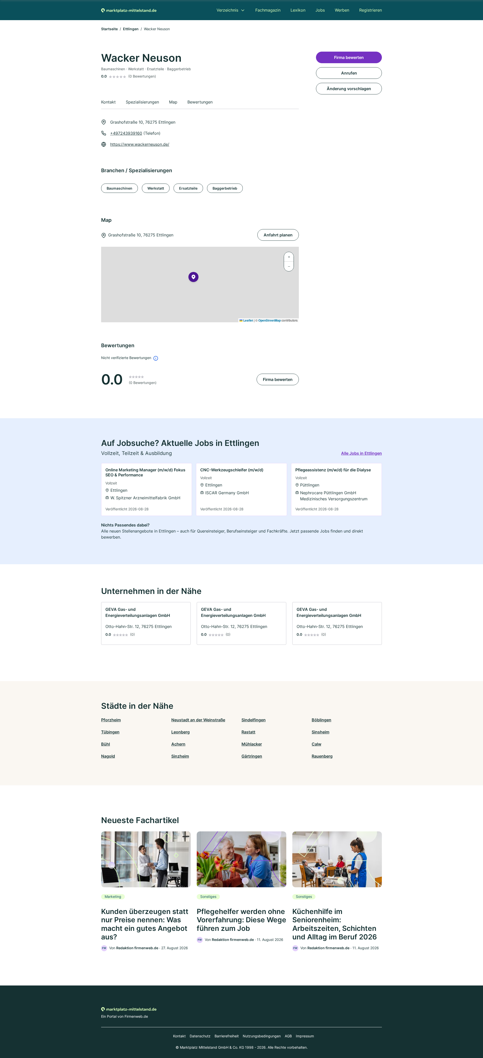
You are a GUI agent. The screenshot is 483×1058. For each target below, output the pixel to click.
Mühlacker (252, 744)
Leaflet (248, 320)
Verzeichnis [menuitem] (227, 10)
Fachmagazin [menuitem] (267, 10)
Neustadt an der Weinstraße (198, 719)
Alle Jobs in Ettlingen (361, 453)
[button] (193, 278)
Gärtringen (252, 756)
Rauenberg (322, 756)
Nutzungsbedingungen (262, 1036)
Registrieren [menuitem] (370, 10)
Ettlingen (131, 29)
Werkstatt (155, 188)
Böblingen (321, 719)
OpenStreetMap (269, 320)
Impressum (305, 1036)
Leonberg (180, 731)
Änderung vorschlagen (349, 88)
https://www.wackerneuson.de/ (139, 144)
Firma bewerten (278, 379)
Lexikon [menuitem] (298, 10)
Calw (316, 744)
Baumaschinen (119, 188)
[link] (146, 489)
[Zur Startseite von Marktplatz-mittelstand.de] (128, 10)
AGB (288, 1036)
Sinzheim (180, 756)
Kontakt (179, 1036)
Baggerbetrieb (225, 188)
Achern (178, 744)
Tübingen (110, 731)
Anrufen (349, 73)
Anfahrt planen (278, 234)
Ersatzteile (188, 188)
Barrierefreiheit (227, 1036)
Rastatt (248, 731)
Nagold (108, 756)
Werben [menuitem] (342, 10)
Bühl (105, 744)
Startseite (109, 29)
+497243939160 (126, 133)
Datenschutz (200, 1036)
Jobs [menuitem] (320, 10)
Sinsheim (320, 731)
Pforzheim (111, 719)
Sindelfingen (254, 719)
